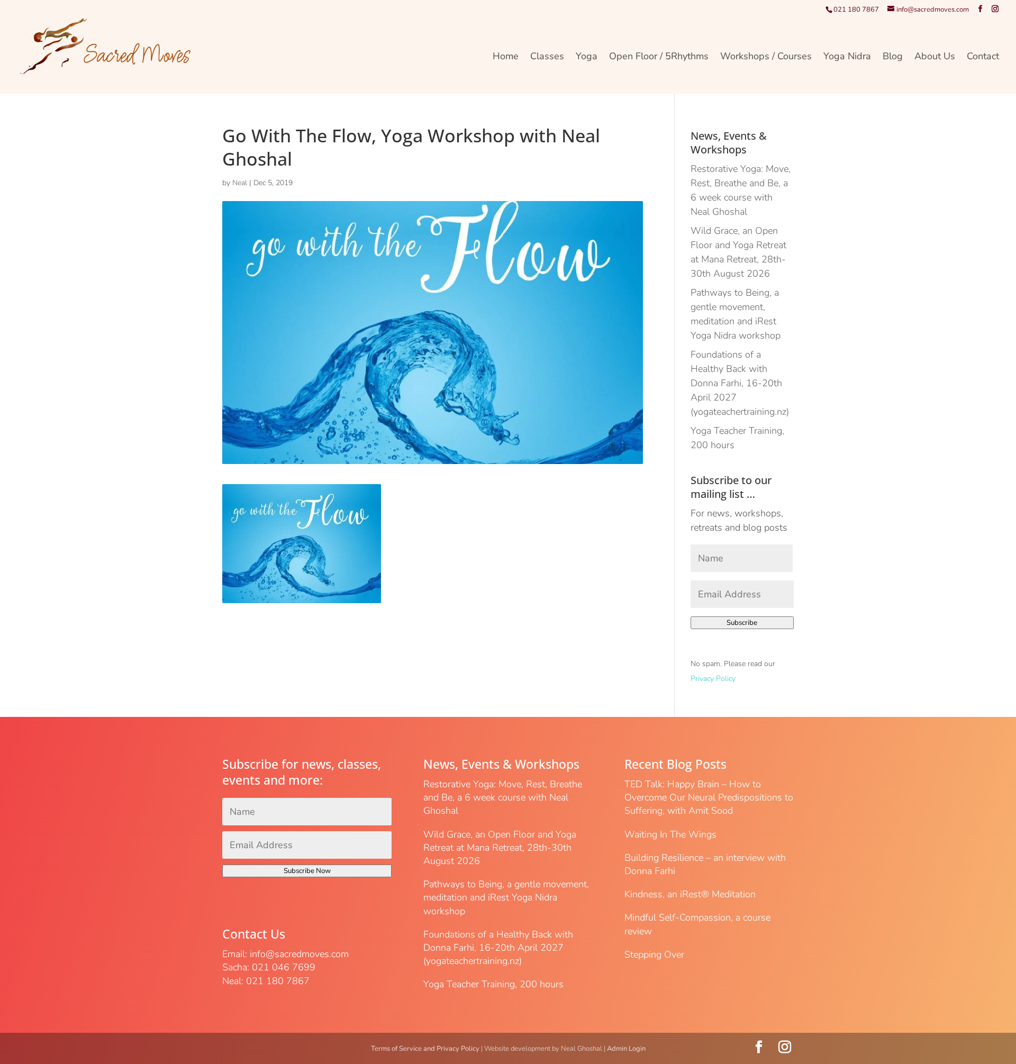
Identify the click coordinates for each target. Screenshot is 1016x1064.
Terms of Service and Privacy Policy (425, 1048)
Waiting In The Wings (670, 834)
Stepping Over (654, 954)
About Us (934, 57)
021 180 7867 (856, 9)
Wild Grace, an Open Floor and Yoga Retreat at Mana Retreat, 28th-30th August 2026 (499, 847)
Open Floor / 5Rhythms (659, 57)
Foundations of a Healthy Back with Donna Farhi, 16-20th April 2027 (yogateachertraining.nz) (740, 383)
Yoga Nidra (847, 57)
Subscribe (742, 623)
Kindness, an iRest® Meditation (690, 894)
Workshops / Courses (766, 57)
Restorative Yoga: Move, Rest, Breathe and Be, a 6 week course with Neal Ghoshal (502, 797)
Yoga (586, 57)
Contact (983, 57)
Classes (547, 57)
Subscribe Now (307, 871)
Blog (893, 57)
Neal (239, 183)
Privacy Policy (713, 679)
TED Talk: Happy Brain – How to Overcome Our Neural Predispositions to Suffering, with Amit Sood (708, 797)
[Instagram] (995, 9)
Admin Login (626, 1048)
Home (506, 57)
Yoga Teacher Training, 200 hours (493, 984)
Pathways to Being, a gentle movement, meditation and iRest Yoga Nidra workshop (506, 897)
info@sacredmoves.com (299, 954)
